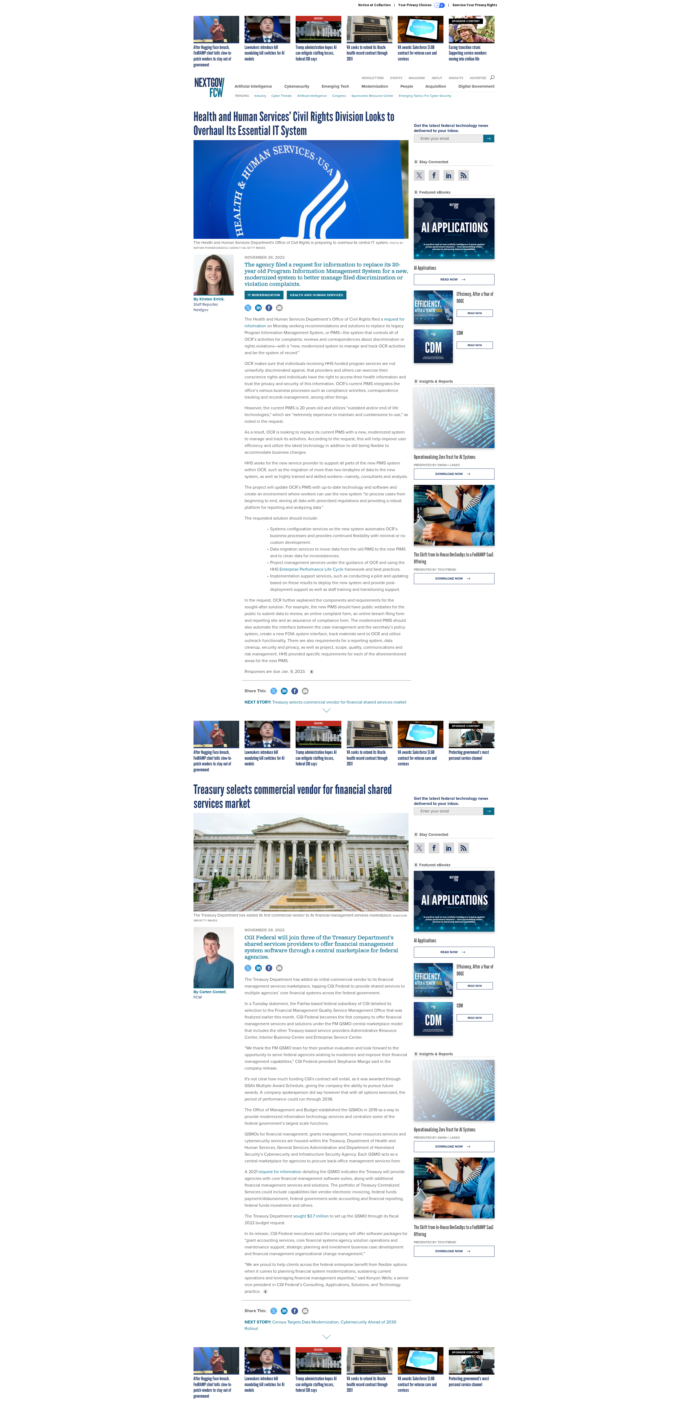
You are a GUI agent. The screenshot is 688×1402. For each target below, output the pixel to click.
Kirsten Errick (211, 299)
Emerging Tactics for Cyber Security (425, 95)
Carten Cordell (212, 992)
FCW (198, 997)
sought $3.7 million (311, 1216)
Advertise (478, 78)
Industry (260, 95)
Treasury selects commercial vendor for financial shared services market (339, 702)
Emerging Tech (335, 86)
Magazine (417, 78)
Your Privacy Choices (415, 5)
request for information (279, 1172)
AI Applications (425, 268)
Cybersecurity (296, 86)
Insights (456, 78)
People (406, 86)
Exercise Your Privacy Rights (475, 5)
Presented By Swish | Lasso (437, 465)
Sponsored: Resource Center (372, 95)
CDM (460, 333)
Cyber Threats (281, 95)
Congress (339, 95)
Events (396, 78)
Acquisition (435, 86)
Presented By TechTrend (435, 569)
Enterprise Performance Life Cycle (310, 569)
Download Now (449, 473)
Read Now (449, 279)
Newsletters (373, 78)
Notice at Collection (374, 5)
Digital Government (476, 86)
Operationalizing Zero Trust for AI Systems (444, 457)
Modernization (374, 86)
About (437, 78)
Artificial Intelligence (253, 86)
